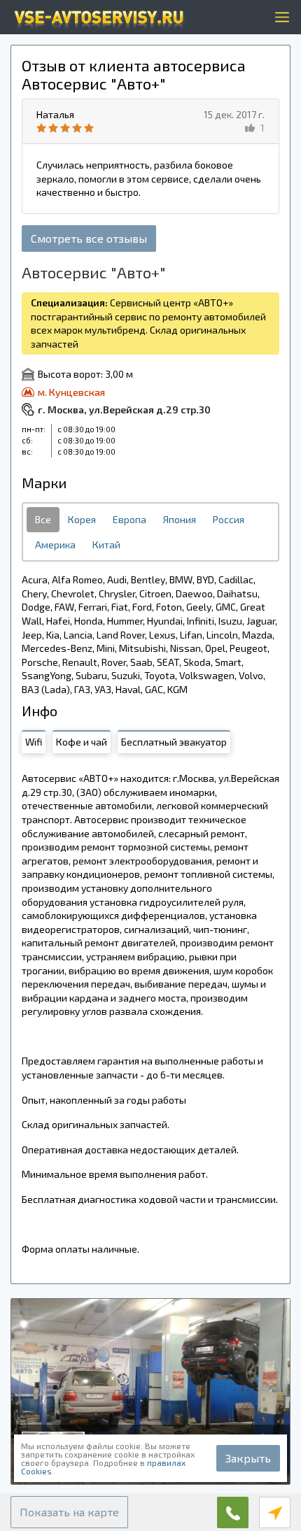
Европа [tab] (129, 519)
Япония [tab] (179, 519)
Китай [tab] (106, 544)
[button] (69, 1512)
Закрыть (248, 1458)
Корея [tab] (82, 519)
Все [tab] (43, 519)
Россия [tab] (228, 519)
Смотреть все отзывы (89, 238)
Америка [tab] (55, 544)
